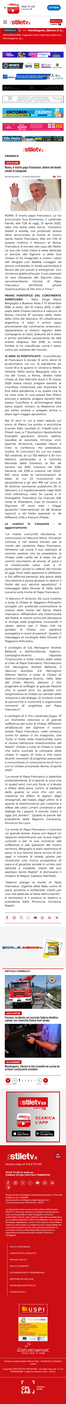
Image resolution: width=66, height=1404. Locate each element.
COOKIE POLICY (18, 1292)
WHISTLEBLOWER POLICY (23, 1285)
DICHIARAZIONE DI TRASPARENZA (27, 1272)
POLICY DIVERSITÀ (19, 1266)
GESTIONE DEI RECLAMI (21, 1279)
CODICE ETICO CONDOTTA (23, 1253)
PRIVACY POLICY (18, 1259)
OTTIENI (54, 7)
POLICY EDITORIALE (20, 1247)
